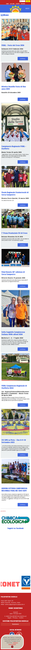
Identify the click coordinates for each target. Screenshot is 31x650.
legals (9, 618)
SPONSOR (23, 3)
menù (27, 8)
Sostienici (15, 624)
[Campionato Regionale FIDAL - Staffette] (16, 104)
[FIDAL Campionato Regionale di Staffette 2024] (16, 354)
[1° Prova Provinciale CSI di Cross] (16, 210)
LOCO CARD (12, 3)
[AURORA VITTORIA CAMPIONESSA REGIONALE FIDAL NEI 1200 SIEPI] (16, 459)
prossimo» (3, 511)
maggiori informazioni (13, 643)
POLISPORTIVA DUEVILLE (17, 616)
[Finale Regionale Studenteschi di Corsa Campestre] (16, 166)
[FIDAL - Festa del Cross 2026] (16, 19)
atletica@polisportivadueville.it (15, 604)
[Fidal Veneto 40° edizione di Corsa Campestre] (16, 249)
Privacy (15, 618)
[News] (15, 524)
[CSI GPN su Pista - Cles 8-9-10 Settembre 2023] (16, 409)
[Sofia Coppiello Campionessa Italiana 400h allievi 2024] (16, 291)
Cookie (21, 618)
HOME (7, 3)
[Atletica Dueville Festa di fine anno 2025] (16, 63)
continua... (23, 59)
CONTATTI (18, 3)
